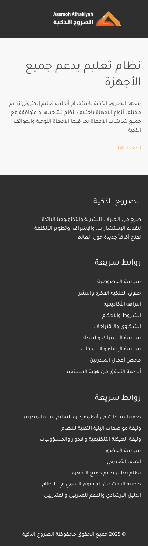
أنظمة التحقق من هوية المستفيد (103, 372)
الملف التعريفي (124, 462)
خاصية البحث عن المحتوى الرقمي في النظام (91, 485)
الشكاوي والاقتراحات (117, 327)
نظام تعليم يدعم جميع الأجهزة (106, 474)
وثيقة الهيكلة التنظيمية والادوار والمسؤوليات (90, 440)
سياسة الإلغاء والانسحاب (111, 349)
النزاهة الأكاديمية (122, 305)
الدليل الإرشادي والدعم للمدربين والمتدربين (92, 496)
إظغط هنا (129, 148)
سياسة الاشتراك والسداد (111, 338)
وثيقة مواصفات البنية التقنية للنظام (101, 429)
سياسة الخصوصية (119, 282)
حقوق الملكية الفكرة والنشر (109, 294)
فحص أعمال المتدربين (115, 361)
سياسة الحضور (123, 451)
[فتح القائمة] (17, 19)
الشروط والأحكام (121, 316)
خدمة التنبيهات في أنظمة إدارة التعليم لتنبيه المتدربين (81, 417)
